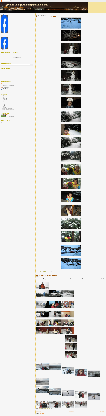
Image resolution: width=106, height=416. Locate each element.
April (3, 104)
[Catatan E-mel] (51, 271)
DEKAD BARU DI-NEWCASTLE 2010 (46, 275)
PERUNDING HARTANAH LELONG (8, 85)
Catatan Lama (102, 411)
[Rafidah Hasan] (4, 48)
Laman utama (71, 411)
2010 (3, 97)
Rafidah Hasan (3, 36)
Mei (3, 103)
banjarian (9, 114)
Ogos (3, 101)
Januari (4, 107)
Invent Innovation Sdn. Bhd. (7, 89)
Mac (3, 105)
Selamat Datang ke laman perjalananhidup (26, 4)
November (4, 99)
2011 (3, 96)
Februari (4, 106)
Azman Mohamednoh (4, 14)
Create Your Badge (3, 49)
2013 (3, 95)
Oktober (4, 100)
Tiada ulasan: (49, 271)
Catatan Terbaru (39, 411)
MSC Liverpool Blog (5, 87)
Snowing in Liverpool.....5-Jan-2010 (46, 16)
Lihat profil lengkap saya (10, 116)
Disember (4, 98)
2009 (3, 110)
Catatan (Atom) (42, 413)
